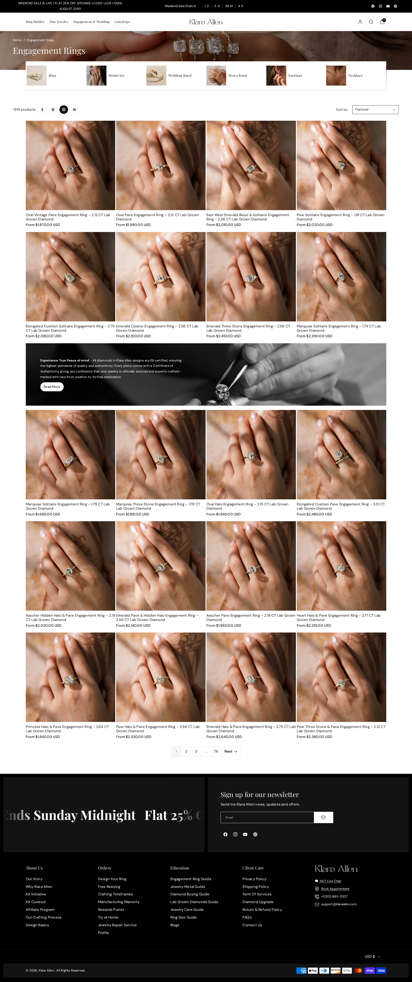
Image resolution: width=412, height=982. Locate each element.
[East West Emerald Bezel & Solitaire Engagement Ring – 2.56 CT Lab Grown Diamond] (251, 165)
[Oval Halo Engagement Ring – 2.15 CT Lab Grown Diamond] (251, 454)
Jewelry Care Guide (187, 909)
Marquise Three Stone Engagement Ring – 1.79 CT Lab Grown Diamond (158, 506)
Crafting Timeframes (115, 894)
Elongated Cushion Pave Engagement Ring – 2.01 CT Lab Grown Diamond (341, 506)
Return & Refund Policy (262, 909)
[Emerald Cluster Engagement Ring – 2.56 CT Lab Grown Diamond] (161, 276)
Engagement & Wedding (91, 22)
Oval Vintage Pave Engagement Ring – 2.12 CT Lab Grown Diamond (68, 217)
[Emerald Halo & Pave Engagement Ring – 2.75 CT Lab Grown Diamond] (251, 677)
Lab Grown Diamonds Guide (194, 902)
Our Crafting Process (43, 917)
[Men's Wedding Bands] (216, 76)
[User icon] (360, 21)
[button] (35, 22)
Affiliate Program (40, 909)
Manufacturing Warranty (118, 902)
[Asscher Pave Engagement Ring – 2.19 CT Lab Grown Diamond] (251, 566)
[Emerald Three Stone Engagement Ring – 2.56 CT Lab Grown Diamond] (251, 276)
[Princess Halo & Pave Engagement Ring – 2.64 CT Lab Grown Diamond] (70, 677)
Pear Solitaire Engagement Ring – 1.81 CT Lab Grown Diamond (340, 217)
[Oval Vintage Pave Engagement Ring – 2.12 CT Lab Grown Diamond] (70, 165)
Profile (103, 932)
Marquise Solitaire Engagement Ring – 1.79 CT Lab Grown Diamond (339, 328)
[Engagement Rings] (37, 76)
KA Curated (35, 902)
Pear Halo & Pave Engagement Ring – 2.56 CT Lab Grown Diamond (158, 728)
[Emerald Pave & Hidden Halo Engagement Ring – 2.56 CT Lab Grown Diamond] (161, 566)
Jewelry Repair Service (117, 925)
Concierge (122, 22)
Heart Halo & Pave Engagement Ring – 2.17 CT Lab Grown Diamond (339, 617)
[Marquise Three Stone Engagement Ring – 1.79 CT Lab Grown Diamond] (161, 454)
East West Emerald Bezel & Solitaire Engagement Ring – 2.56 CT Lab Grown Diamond (247, 217)
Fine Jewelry (59, 22)
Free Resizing (109, 886)
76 (216, 751)
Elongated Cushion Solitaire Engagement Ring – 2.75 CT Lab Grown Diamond (70, 328)
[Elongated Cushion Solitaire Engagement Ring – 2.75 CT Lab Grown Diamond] (70, 276)
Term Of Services (256, 894)
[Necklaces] (336, 76)
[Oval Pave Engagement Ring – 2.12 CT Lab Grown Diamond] (161, 165)
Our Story (34, 879)
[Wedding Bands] (156, 76)
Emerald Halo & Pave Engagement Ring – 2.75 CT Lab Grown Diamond (251, 728)
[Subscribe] (323, 817)
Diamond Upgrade (258, 902)
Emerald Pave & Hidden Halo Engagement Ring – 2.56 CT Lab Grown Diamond (157, 617)
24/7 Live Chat (330, 881)
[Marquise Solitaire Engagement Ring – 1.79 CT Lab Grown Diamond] (341, 276)
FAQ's (247, 917)
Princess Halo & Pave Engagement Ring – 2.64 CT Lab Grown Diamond (67, 728)
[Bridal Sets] (96, 76)
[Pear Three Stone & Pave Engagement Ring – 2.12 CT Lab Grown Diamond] (341, 677)
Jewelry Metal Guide (188, 886)
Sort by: (342, 109)
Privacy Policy (254, 879)
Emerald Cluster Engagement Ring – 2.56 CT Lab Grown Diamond (157, 328)
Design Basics (37, 925)
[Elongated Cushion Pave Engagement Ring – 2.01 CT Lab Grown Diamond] (341, 454)
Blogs (174, 925)
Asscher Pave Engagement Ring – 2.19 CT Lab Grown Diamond (251, 617)
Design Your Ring (112, 879)
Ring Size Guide (183, 917)
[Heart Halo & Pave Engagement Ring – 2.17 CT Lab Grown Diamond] (341, 566)
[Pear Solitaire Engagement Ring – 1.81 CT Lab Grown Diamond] (341, 165)
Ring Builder (35, 22)
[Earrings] (276, 76)
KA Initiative (36, 894)
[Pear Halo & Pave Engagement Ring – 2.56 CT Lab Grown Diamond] (161, 677)
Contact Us (252, 925)
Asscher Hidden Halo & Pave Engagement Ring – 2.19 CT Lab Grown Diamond (70, 617)
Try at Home (108, 917)
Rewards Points (111, 909)
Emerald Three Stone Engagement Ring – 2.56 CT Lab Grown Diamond (248, 328)
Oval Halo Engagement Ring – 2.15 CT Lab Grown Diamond (247, 506)
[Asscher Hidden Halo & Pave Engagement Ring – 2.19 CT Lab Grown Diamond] (70, 566)
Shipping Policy (255, 886)
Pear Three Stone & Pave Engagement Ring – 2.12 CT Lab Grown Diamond (341, 728)
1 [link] (176, 751)
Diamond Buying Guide (190, 894)
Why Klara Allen (39, 886)
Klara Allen (46, 970)
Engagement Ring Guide (190, 879)
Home (17, 40)
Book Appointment (335, 889)
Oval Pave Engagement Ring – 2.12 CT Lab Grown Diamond (157, 217)
